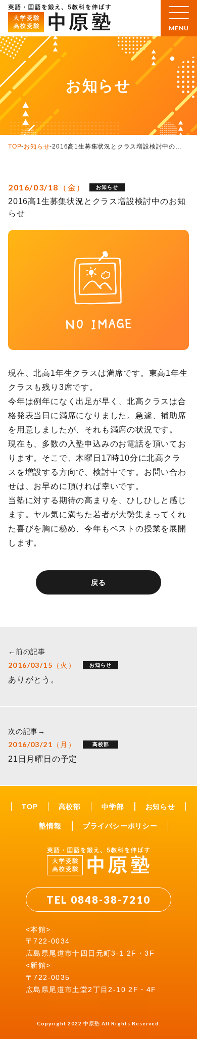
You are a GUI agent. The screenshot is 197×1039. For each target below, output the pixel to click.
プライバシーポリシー (120, 826)
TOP (14, 146)
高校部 (70, 807)
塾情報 (50, 826)
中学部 (113, 807)
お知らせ (37, 146)
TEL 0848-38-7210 (98, 900)
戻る (98, 582)
